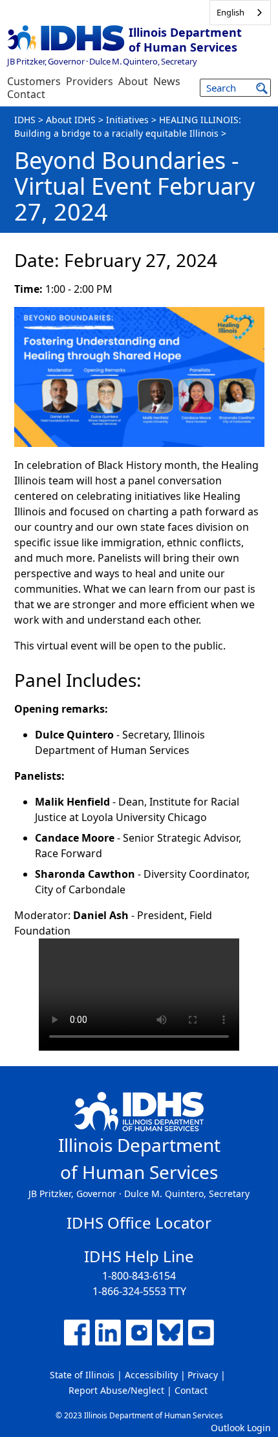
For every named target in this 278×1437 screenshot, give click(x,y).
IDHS (25, 120)
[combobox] (240, 12)
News (166, 81)
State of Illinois (82, 1375)
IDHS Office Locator (139, 1222)
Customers (34, 81)
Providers (89, 81)
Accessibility (151, 1375)
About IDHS (71, 120)
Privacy (202, 1375)
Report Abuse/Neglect (116, 1390)
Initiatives (127, 120)
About (133, 81)
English (230, 12)
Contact (26, 94)
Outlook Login (241, 1428)
